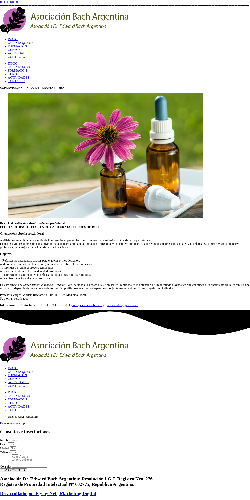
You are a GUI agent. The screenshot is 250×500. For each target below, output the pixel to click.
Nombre (5, 440)
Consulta (6, 466)
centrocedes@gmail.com (122, 305)
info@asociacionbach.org (88, 305)
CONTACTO (16, 56)
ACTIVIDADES (18, 53)
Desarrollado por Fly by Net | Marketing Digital (48, 493)
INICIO (13, 39)
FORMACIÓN (17, 46)
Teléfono (6, 452)
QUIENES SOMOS (20, 42)
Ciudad (5, 448)
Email (4, 444)
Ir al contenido (9, 1)
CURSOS (14, 49)
